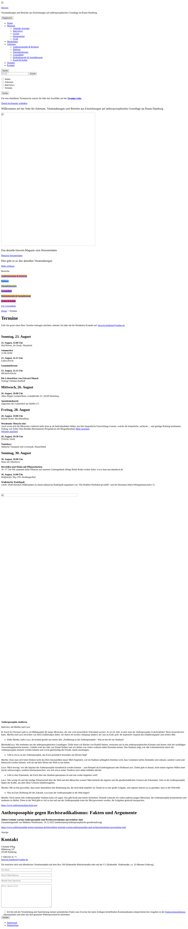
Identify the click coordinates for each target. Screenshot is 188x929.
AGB (15, 39)
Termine (11, 62)
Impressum (12, 922)
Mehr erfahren (7, 266)
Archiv (16, 33)
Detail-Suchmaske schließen (14, 103)
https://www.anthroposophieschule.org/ (19, 805)
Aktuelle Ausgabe (21, 28)
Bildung (16, 49)
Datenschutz (13, 925)
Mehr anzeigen (82, 429)
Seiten (7, 79)
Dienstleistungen (20, 52)
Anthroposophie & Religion (26, 47)
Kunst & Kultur (20, 60)
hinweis (4, 7)
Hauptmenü (7, 18)
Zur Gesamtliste (8, 306)
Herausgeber (19, 36)
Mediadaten (12, 41)
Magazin (11, 25)
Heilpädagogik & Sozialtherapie (28, 57)
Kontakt (11, 65)
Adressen (11, 44)
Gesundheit (18, 55)
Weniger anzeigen (9, 431)
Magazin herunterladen (11, 255)
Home (10, 23)
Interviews (18, 31)
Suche (5, 71)
